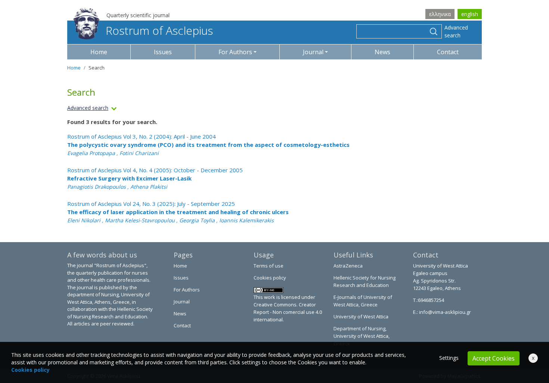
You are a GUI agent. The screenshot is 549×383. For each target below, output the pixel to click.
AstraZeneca (348, 265)
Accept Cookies (493, 358)
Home (98, 52)
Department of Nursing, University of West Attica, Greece (362, 336)
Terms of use (268, 265)
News (382, 52)
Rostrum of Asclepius (159, 30)
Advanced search (456, 31)
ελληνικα (440, 14)
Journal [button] (313, 52)
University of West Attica (361, 316)
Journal (182, 301)
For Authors (187, 289)
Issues (163, 52)
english (469, 14)
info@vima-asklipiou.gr (444, 312)
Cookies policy (270, 277)
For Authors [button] (235, 52)
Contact (448, 52)
